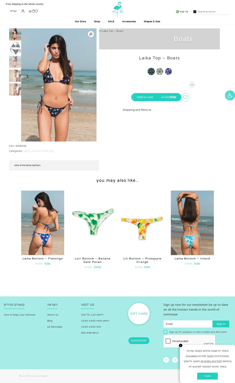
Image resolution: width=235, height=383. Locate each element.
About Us (52, 314)
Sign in (221, 324)
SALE (26, 151)
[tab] (137, 110)
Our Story (139, 340)
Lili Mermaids (54, 326)
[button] (230, 95)
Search (194, 11)
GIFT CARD (139, 314)
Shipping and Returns (137, 110)
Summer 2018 (39, 151)
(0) (30, 11)
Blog (49, 320)
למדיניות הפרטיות (211, 361)
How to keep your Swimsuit (19, 314)
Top (51, 151)
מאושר (207, 376)
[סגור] (180, 345)
